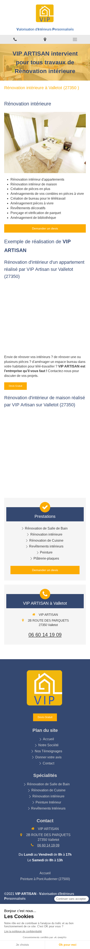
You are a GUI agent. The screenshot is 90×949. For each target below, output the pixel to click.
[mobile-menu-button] (75, 39)
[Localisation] (45, 39)
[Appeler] (15, 39)
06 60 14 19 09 (45, 634)
